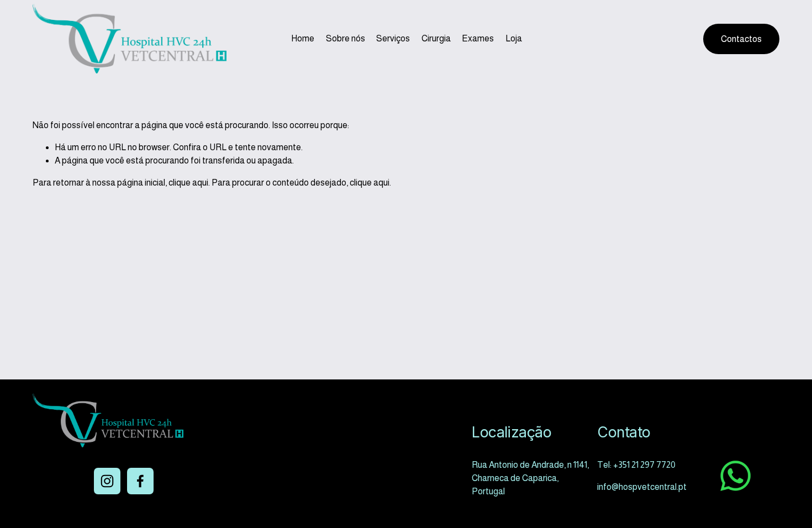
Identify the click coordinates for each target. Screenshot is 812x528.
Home (302, 38)
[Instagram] (107, 481)
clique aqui (188, 182)
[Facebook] (140, 481)
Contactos (741, 39)
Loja (513, 38)
